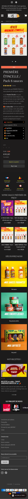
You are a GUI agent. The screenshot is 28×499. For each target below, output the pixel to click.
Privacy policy (4, 422)
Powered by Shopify (17, 484)
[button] (12, 61)
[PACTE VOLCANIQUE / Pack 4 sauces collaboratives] (21, 208)
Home (2, 21)
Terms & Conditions (5, 425)
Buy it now (14, 166)
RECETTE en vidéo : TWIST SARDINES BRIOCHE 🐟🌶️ (11, 382)
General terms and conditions (7, 420)
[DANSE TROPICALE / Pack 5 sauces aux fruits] (21, 235)
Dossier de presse (5, 447)
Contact (2, 430)
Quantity (4, 145)
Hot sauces (14, 289)
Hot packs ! (14, 352)
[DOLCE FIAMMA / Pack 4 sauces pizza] (7, 235)
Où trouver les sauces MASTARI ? (8, 427)
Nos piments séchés (14, 321)
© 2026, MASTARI (9, 484)
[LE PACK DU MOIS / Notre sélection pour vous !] (7, 208)
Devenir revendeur (5, 442)
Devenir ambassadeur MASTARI (8, 445)
